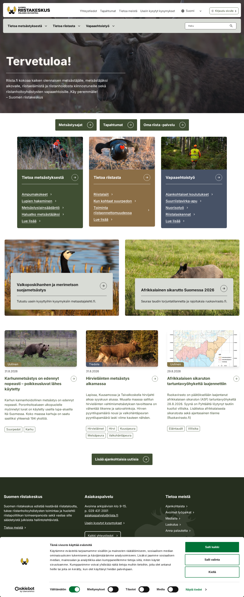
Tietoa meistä (128, 11)
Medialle (171, 518)
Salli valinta (212, 559)
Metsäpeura (96, 435)
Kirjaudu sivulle (224, 10)
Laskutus (171, 524)
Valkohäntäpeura (120, 435)
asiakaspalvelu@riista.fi (101, 515)
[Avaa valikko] (45, 25)
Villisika (193, 428)
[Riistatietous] (147, 177)
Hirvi (112, 428)
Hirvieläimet (96, 428)
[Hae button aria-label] (232, 26)
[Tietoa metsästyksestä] (74, 177)
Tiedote (94, 364)
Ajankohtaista (175, 506)
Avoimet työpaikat (178, 512)
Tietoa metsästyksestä (25, 26)
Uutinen (13, 364)
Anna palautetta (176, 530)
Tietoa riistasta (64, 26)
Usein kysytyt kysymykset (157, 11)
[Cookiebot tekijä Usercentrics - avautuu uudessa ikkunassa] (24, 589)
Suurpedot (13, 429)
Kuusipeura (127, 428)
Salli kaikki (212, 547)
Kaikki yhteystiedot (100, 535)
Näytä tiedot (194, 589)
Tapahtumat (108, 11)
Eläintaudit (176, 428)
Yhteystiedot (88, 11)
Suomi (190, 11)
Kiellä (212, 572)
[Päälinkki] (218, 177)
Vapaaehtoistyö (97, 26)
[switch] (113, 589)
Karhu (30, 429)
